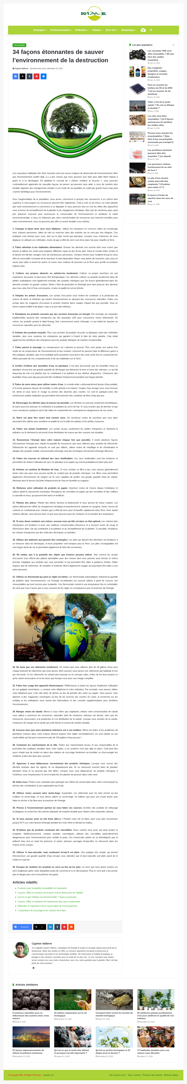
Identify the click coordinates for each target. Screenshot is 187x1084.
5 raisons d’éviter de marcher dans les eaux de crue (160, 198)
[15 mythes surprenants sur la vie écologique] (72, 999)
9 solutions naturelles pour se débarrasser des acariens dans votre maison (31, 1016)
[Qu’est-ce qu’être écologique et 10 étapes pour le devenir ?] (114, 1036)
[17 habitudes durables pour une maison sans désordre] (156, 1036)
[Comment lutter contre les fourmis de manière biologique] (114, 999)
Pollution (80, 30)
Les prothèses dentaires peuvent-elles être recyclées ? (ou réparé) (160, 153)
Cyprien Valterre (21, 69)
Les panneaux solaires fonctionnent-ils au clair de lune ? (160, 167)
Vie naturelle (19, 45)
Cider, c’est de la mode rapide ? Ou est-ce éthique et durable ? (161, 105)
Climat (96, 30)
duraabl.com (48, 1075)
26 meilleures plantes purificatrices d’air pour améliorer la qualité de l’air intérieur (155, 1016)
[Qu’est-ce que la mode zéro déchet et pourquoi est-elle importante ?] (72, 1036)
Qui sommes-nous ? (118, 1075)
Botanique (127, 30)
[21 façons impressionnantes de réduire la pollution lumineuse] (31, 1036)
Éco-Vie (111, 30)
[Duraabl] (93, 13)
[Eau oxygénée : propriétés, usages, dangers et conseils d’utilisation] (137, 71)
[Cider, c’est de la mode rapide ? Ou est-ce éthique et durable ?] (137, 105)
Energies (39, 30)
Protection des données (152, 1075)
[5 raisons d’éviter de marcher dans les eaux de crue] (137, 199)
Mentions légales (171, 1075)
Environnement (60, 30)
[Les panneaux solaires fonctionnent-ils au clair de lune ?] (137, 168)
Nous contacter (134, 1075)
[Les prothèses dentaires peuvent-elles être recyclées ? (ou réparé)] (137, 154)
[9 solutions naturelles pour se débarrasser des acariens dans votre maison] (31, 999)
